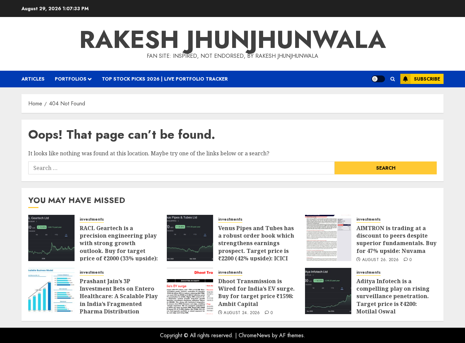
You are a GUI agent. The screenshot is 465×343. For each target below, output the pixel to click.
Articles (33, 78)
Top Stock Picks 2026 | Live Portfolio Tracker (165, 78)
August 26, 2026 (380, 260)
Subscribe (427, 78)
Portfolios (70, 78)
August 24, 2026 (242, 313)
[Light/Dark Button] (378, 78)
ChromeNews (254, 335)
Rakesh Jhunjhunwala (232, 39)
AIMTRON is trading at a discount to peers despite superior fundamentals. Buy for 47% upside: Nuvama (396, 239)
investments (92, 219)
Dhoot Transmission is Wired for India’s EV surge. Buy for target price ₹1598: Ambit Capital (256, 292)
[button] (392, 79)
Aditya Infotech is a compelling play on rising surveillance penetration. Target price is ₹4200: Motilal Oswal (393, 296)
